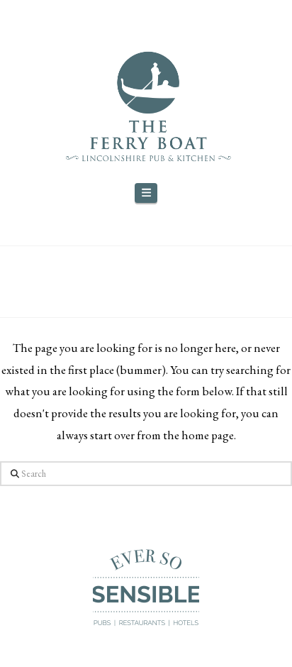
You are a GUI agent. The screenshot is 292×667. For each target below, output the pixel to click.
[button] (146, 193)
